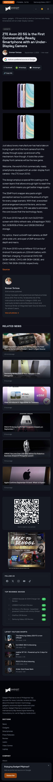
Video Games (7, 745)
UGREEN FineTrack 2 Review (22, 605)
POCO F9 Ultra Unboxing (25, 661)
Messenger (34, 67)
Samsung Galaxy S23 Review (22, 619)
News (4, 724)
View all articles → (12, 313)
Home (4, 18)
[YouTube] (24, 581)
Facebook (8, 67)
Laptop (5, 749)
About (4, 761)
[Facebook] (7, 581)
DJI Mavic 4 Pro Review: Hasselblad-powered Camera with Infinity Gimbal (26, 610)
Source (6, 269)
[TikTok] (29, 581)
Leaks (4, 742)
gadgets (11, 18)
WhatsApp (21, 67)
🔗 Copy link (8, 73)
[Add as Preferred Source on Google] (19, 59)
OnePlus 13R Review (19, 615)
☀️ (42, 9)
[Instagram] (18, 581)
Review (5, 738)
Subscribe (11, 775)
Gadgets (5, 728)
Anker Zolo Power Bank (24, 669)
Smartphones (7, 731)
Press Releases (8, 735)
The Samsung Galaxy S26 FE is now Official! (29, 637)
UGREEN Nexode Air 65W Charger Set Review (26, 600)
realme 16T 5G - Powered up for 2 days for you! (31, 653)
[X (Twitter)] (12, 581)
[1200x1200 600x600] (26, 569)
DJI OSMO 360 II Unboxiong (26, 645)
